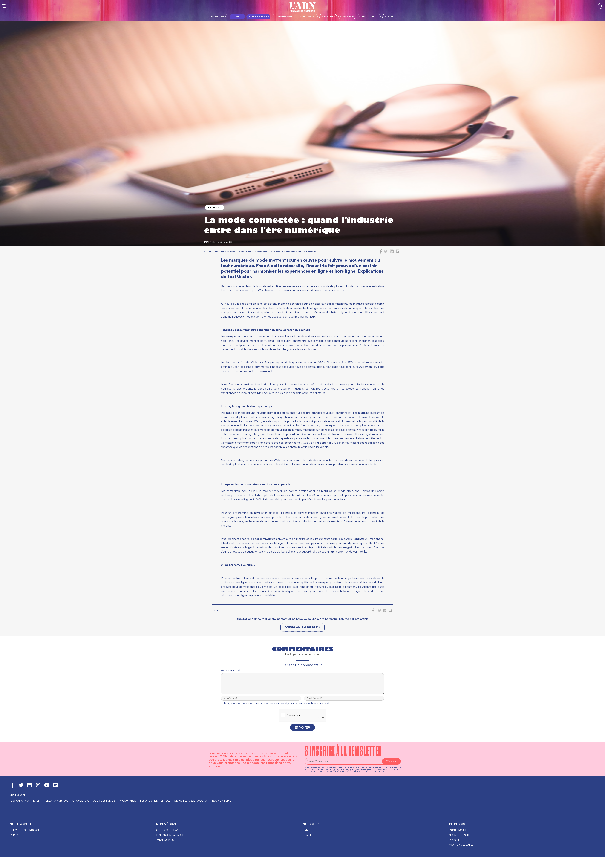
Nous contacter (460, 835)
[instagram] (38, 786)
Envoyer (302, 727)
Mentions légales (461, 844)
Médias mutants (347, 17)
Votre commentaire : (232, 670)
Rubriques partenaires (369, 17)
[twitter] (385, 252)
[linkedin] (392, 252)
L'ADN (211, 241)
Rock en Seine (221, 800)
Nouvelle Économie (307, 17)
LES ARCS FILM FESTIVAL (155, 800)
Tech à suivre (237, 17)
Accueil (207, 251)
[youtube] (47, 786)
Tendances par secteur (172, 835)
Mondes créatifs (328, 17)
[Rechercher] (600, 6)
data (305, 830)
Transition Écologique (284, 17)
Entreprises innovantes (258, 17)
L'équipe (454, 839)
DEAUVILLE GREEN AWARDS (191, 800)
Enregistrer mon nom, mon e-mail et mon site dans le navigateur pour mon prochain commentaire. (278, 703)
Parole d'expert (214, 207)
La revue (15, 835)
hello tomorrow (56, 800)
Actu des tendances (170, 830)
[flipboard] (397, 252)
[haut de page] (599, 853)
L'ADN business (165, 839)
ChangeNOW (80, 800)
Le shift (307, 835)
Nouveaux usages (218, 17)
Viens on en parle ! (302, 627)
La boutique (389, 17)
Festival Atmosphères (24, 800)
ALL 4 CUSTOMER (104, 800)
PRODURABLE (127, 800)
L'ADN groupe (458, 830)
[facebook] (381, 252)
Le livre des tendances (25, 830)
